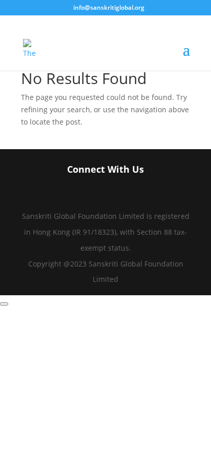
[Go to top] (4, 303)
